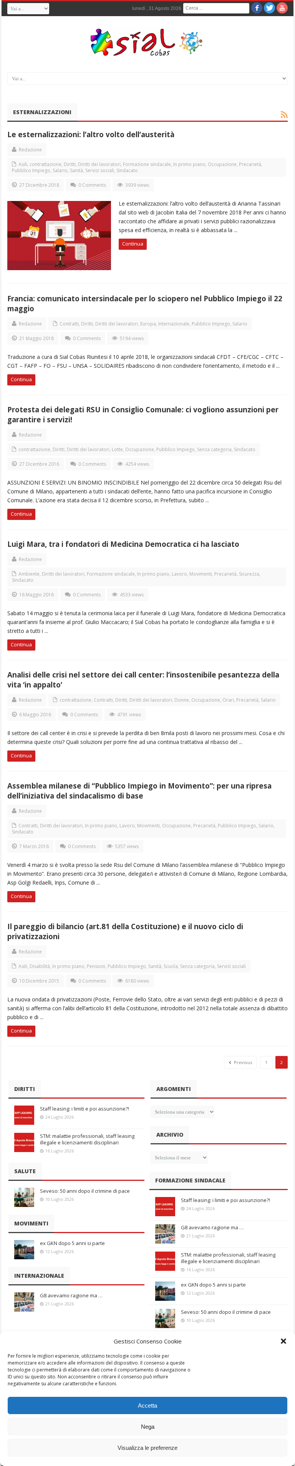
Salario (60, 170)
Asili (22, 164)
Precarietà (250, 164)
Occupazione (222, 164)
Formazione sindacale (147, 164)
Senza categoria (214, 449)
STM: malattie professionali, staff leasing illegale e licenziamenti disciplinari (87, 1139)
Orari (228, 700)
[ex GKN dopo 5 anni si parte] (24, 1249)
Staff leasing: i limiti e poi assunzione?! (84, 1108)
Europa (148, 323)
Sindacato (127, 170)
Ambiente (29, 574)
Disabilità (40, 966)
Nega (147, 1426)
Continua (132, 243)
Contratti (69, 323)
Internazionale (173, 323)
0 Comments (92, 185)
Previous (242, 1062)
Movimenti (200, 574)
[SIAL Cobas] (147, 42)
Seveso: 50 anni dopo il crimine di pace (85, 1190)
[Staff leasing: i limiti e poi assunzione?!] (24, 1115)
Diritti (70, 164)
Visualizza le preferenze (147, 1447)
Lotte (117, 449)
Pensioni (96, 966)
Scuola (171, 966)
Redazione (30, 149)
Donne (181, 700)
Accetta (147, 1405)
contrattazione (45, 164)
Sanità (76, 170)
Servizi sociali (99, 170)
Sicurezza (249, 574)
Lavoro (179, 574)
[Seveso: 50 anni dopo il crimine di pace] (24, 1197)
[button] (283, 1341)
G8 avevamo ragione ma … (71, 1295)
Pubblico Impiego (31, 170)
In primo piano (189, 164)
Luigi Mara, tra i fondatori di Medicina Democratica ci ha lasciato (123, 544)
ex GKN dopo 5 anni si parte (72, 1243)
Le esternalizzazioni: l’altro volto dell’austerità (90, 134)
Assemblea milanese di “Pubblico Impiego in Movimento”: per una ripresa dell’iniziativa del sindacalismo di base (139, 790)
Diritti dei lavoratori (99, 164)
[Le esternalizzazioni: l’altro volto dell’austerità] (59, 235)
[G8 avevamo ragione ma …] (24, 1302)
